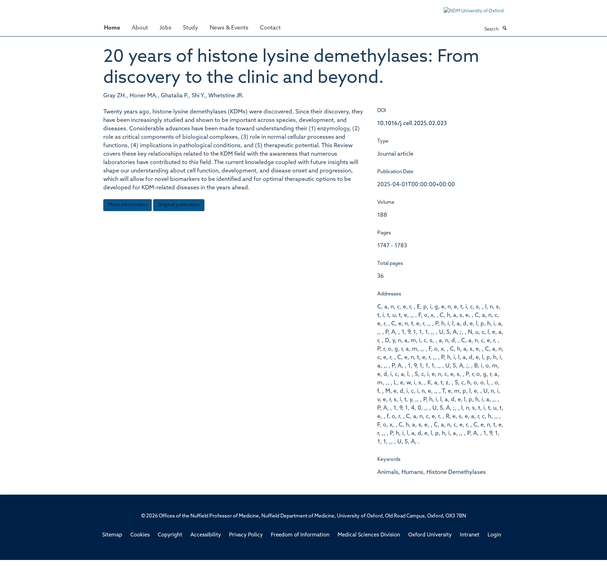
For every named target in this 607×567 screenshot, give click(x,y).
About (140, 28)
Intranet (469, 535)
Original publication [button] (179, 205)
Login (494, 535)
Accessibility (205, 535)
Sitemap (112, 535)
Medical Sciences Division (369, 535)
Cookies (140, 535)
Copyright (170, 535)
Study (190, 28)
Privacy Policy (246, 535)
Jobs (165, 28)
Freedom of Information (300, 535)
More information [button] (127, 205)
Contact (270, 28)
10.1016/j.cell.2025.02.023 (412, 123)
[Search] (504, 29)
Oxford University (430, 535)
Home (112, 28)
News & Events (229, 28)
